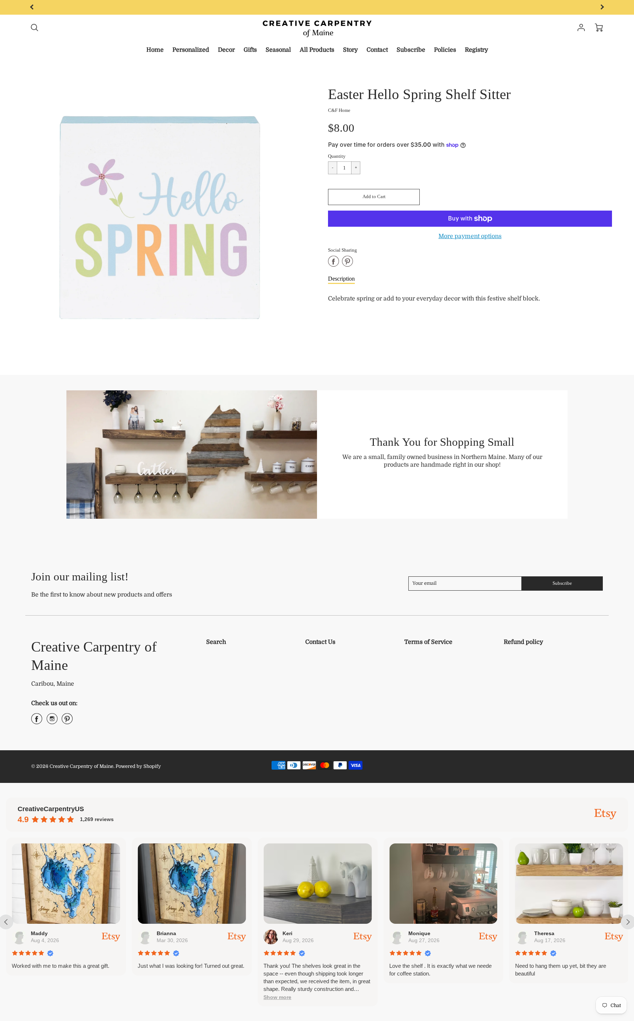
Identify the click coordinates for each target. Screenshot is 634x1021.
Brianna (166, 933)
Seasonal (278, 50)
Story (350, 50)
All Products (317, 50)
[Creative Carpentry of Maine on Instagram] (52, 721)
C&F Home (339, 110)
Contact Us (320, 642)
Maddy (39, 933)
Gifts (250, 50)
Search (216, 642)
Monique (419, 933)
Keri (287, 933)
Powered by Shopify (138, 766)
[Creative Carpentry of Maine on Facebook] (36, 721)
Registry (476, 50)
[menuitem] (155, 50)
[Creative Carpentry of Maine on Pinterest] (67, 721)
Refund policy (523, 642)
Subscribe (411, 50)
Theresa (544, 933)
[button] (374, 197)
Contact (377, 50)
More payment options (470, 236)
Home (155, 50)
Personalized (190, 50)
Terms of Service (428, 642)
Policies (445, 50)
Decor (226, 50)
